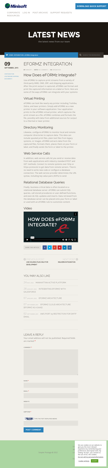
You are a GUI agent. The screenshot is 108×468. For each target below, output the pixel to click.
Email (26, 391)
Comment (28, 347)
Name (26, 381)
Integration (19, 55)
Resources (13, 15)
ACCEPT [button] (94, 461)
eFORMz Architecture (50, 298)
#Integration (9, 74)
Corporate (13, 13)
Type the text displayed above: (45, 419)
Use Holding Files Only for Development (37, 263)
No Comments (43, 70)
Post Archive (40, 13)
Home (11, 55)
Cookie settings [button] (83, 461)
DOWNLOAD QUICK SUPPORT (91, 6)
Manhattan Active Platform (51, 282)
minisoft (29, 70)
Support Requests (61, 13)
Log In (26, 13)
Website (26, 401)
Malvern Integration (66, 262)
